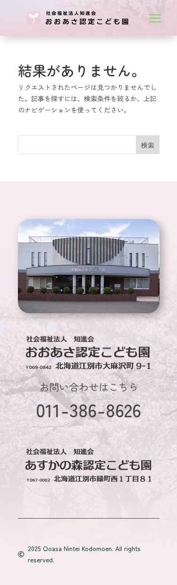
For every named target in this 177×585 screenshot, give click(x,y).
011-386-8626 (88, 409)
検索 (147, 145)
